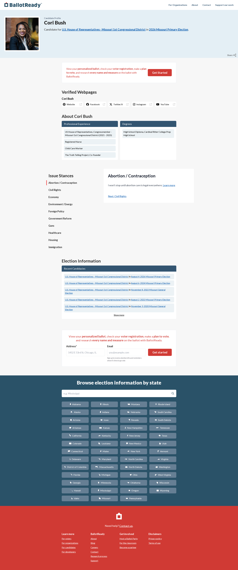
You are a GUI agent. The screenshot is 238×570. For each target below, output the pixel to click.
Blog (93, 543)
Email (110, 346)
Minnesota (104, 482)
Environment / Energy (60, 204)
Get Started (159, 72)
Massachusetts (104, 467)
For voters (66, 538)
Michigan (104, 474)
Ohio (133, 474)
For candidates (69, 547)
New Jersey (133, 435)
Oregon (134, 490)
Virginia (162, 459)
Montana (134, 404)
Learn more (169, 185)
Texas (162, 435)
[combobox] (85, 352)
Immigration (55, 247)
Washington (162, 467)
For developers (69, 551)
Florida (75, 474)
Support (94, 560)
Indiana (104, 412)
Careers (94, 547)
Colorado (75, 443)
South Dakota (163, 420)
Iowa (104, 420)
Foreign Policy (56, 211)
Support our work (224, 5)
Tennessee (163, 427)
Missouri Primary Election (150, 276)
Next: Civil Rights (117, 196)
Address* (71, 346)
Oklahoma (133, 482)
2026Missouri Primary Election (168, 29)
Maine (104, 451)
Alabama (75, 404)
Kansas (104, 427)
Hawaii (75, 490)
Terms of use (154, 543)
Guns (51, 225)
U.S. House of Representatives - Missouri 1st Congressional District (104, 29)
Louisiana (104, 443)
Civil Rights (54, 189)
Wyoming (162, 490)
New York (133, 451)
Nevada (134, 420)
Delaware (75, 459)
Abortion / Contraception (62, 182)
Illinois (104, 404)
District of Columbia (75, 467)
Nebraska (133, 412)
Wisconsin (162, 482)
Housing (53, 239)
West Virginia (163, 474)
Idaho (75, 498)
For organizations (70, 543)
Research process (99, 556)
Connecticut (75, 451)
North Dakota (133, 467)
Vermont (163, 451)
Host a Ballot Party (129, 538)
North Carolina (134, 459)
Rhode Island (162, 404)
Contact (206, 5)
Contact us (126, 525)
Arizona (75, 420)
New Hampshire (133, 427)
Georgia (75, 482)
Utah (163, 443)
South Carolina (162, 412)
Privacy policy (155, 538)
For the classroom (128, 543)
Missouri (104, 498)
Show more (119, 315)
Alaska (75, 412)
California (75, 435)
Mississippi (104, 490)
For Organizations (178, 5)
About (195, 5)
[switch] (232, 55)
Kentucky (104, 435)
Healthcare (54, 232)
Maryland (104, 459)
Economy (53, 197)
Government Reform (59, 218)
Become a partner (128, 547)
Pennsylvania (133, 498)
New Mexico (133, 443)
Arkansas (75, 427)
